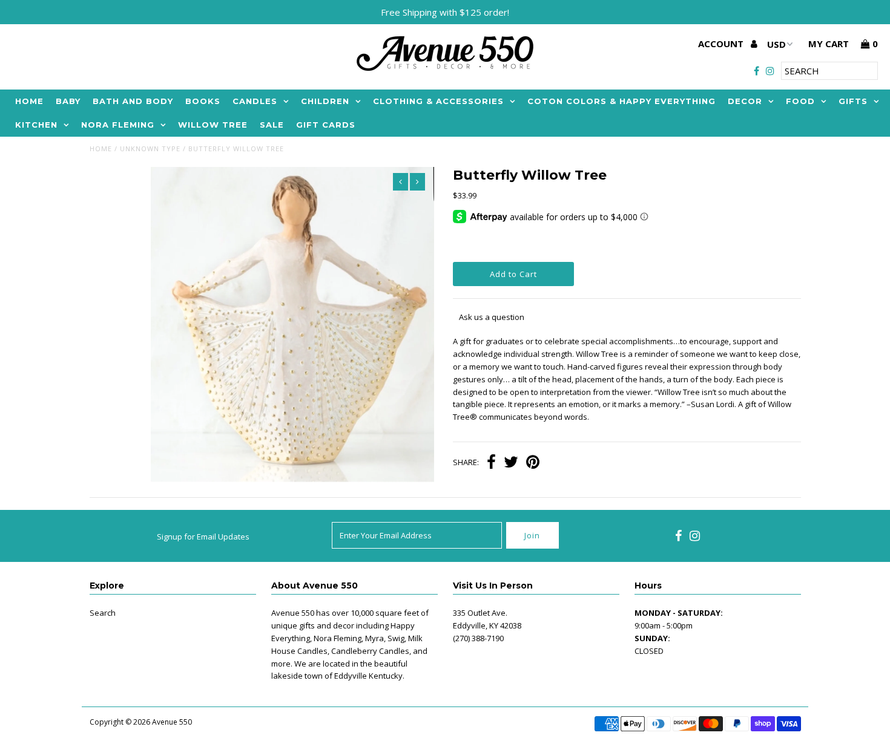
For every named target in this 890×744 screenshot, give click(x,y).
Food (800, 101)
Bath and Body (133, 101)
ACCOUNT (722, 44)
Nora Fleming (117, 124)
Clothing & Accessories (438, 101)
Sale (272, 124)
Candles (254, 101)
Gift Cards (325, 124)
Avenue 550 (172, 722)
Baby (68, 101)
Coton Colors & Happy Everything (621, 101)
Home (29, 101)
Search (103, 612)
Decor (745, 101)
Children (325, 101)
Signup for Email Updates (203, 536)
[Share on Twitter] (511, 463)
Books (202, 101)
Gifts (853, 101)
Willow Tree (213, 124)
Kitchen (36, 124)
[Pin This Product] (532, 463)
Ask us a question (491, 317)
